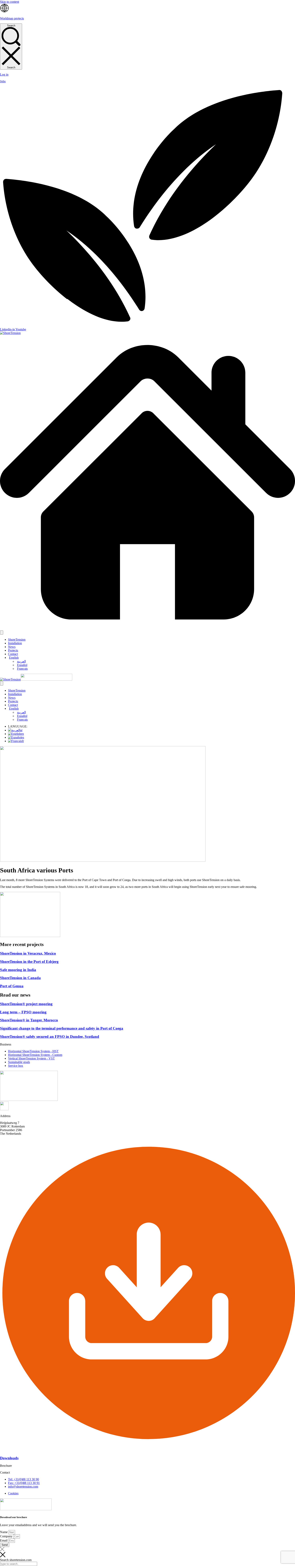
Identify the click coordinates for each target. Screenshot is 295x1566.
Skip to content (9, 1)
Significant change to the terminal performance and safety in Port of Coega (61, 1028)
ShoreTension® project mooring (26, 1004)
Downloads (9, 1458)
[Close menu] (1, 683)
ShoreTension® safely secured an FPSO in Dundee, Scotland (49, 1036)
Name (4, 1532)
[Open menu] (1, 632)
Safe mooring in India (18, 970)
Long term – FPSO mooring (23, 1012)
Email (4, 1540)
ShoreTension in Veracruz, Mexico (28, 953)
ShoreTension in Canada (20, 978)
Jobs (3, 81)
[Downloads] (147, 1450)
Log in (4, 74)
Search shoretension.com (16, 1560)
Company (6, 1536)
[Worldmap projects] (4, 11)
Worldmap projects (12, 18)
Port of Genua (11, 986)
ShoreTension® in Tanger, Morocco (29, 1020)
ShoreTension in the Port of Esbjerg (29, 961)
